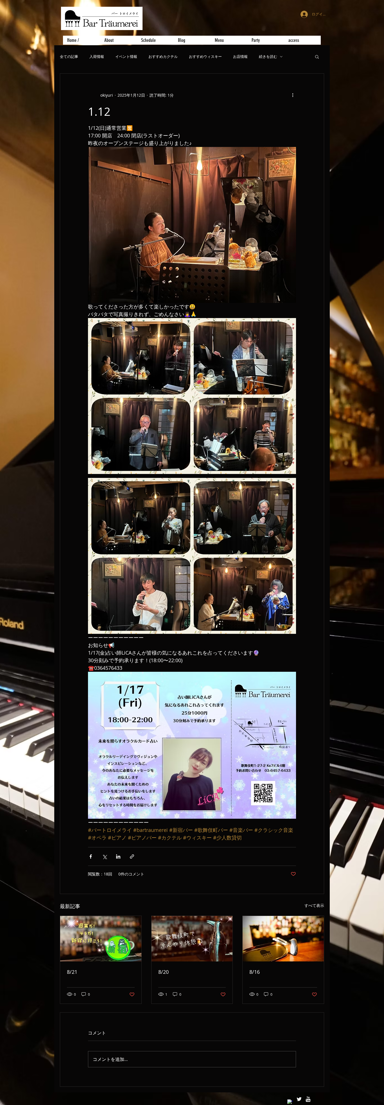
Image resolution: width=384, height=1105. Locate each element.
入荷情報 (96, 56)
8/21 (72, 971)
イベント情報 (126, 56)
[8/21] (100, 938)
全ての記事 (69, 56)
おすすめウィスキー (205, 56)
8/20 (163, 971)
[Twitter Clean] (299, 1099)
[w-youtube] (308, 1099)
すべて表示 (314, 905)
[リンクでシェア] (132, 856)
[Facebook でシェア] (90, 856)
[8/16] (283, 938)
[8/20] (192, 938)
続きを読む (268, 56)
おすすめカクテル (163, 56)
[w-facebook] (290, 1102)
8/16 (254, 971)
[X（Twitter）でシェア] (104, 856)
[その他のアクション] (292, 95)
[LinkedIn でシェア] (118, 856)
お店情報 (240, 56)
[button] (317, 56)
